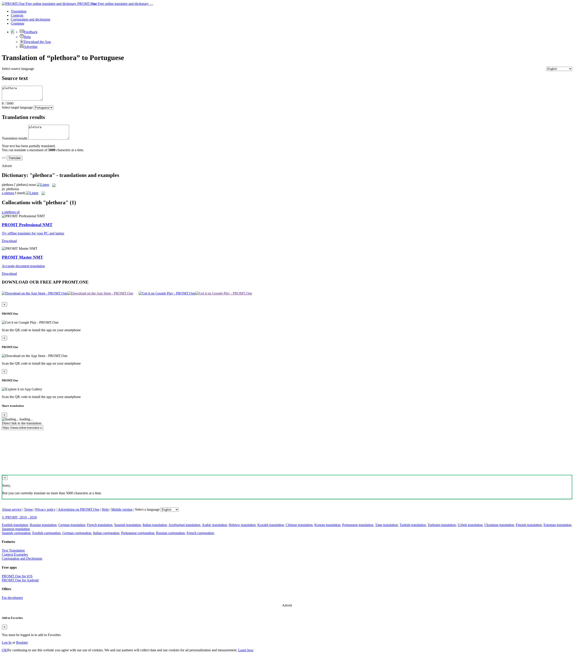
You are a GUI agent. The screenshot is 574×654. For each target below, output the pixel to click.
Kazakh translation (270, 525)
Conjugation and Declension (22, 558)
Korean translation (327, 525)
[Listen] (43, 185)
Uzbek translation (470, 525)
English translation (15, 525)
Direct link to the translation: (22, 423)
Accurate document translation (23, 266)
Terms (28, 509)
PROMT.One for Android (20, 580)
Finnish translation (529, 525)
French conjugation (200, 533)
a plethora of (11, 212)
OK (4, 650)
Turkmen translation (442, 525)
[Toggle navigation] (151, 5)
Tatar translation (386, 525)
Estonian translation (557, 525)
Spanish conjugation (16, 533)
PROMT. (112, 4)
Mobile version (122, 509)
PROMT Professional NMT (27, 224)
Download (9, 241)
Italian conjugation (106, 533)
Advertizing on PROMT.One (78, 509)
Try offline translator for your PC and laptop (33, 233)
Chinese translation (299, 525)
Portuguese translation (357, 525)
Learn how (246, 650)
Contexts (17, 15)
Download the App (37, 42)
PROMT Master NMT (22, 257)
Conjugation (30, 19)
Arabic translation (214, 525)
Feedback (30, 32)
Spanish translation (127, 525)
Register (22, 642)
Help (27, 37)
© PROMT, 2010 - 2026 (19, 517)
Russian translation (43, 525)
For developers (12, 598)
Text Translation (13, 550)
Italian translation (155, 525)
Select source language (18, 69)
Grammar (17, 23)
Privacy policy (45, 509)
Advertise (30, 47)
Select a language (147, 509)
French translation (99, 525)
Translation (18, 11)
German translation (71, 525)
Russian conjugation (170, 533)
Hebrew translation (242, 525)
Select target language (17, 107)
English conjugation (46, 533)
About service (12, 509)
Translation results (14, 138)
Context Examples (15, 554)
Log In (6, 642)
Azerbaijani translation (184, 525)
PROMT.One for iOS (17, 576)
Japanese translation (16, 529)
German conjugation (76, 533)
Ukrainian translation (499, 525)
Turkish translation (413, 525)
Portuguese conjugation (137, 533)
